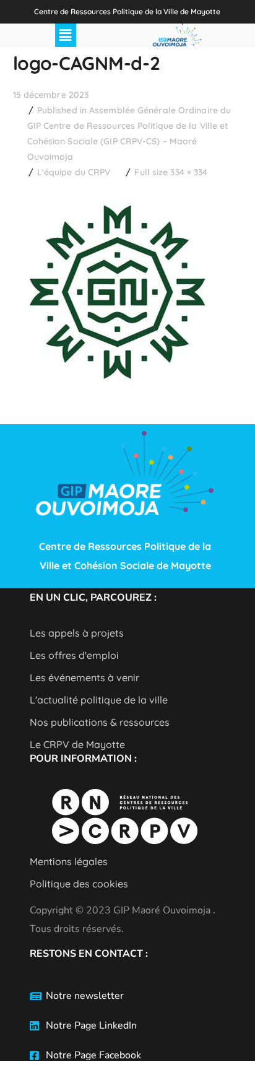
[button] (65, 35)
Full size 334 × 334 (170, 172)
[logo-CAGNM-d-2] (116, 196)
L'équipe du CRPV (74, 172)
